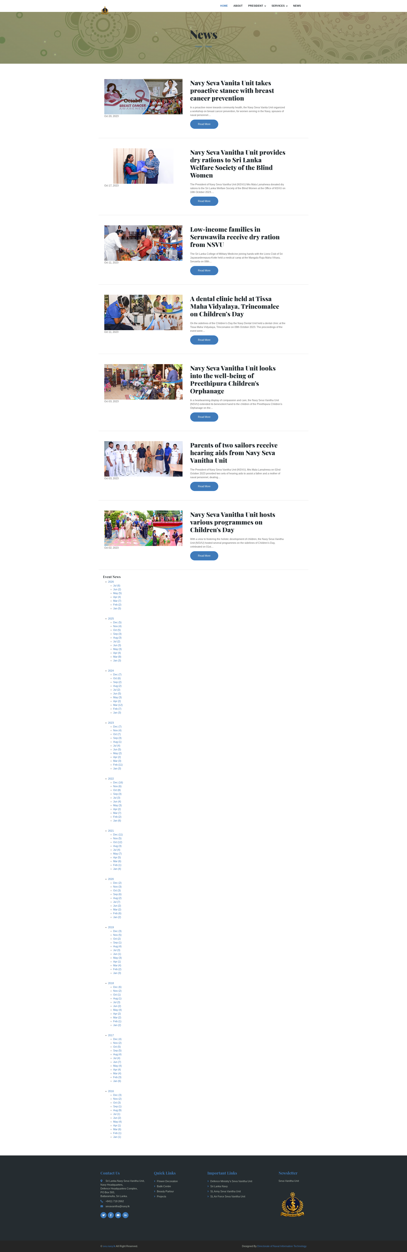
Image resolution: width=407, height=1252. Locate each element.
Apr (117, 597)
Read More (204, 124)
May (117, 593)
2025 (111, 618)
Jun (117, 589)
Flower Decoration (167, 1181)
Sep (117, 634)
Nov (117, 626)
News (297, 5)
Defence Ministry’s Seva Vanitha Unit (231, 1181)
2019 (111, 927)
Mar (117, 600)
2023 (111, 722)
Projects (161, 1196)
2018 (111, 983)
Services (278, 5)
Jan (117, 608)
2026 (111, 581)
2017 (111, 1035)
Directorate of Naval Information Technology (282, 1246)
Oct (117, 630)
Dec (117, 622)
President (255, 5)
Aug (117, 637)
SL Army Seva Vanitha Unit (225, 1191)
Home (224, 5)
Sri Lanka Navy (219, 1186)
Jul (116, 585)
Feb (117, 604)
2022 (111, 778)
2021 (111, 830)
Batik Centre (164, 1186)
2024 (111, 670)
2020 (111, 879)
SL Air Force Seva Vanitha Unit (227, 1196)
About (238, 5)
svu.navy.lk (109, 1246)
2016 (111, 1091)
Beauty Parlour (165, 1191)
